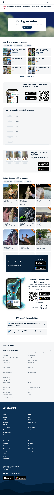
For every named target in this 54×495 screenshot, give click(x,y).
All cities (30, 446)
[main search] (48, 2)
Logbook (5, 456)
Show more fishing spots (27, 76)
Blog (29, 417)
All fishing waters (32, 451)
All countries (31, 441)
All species (30, 448)
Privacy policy (7, 427)
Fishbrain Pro (6, 441)
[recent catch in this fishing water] (10, 195)
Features (5, 443)
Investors (5, 422)
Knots (29, 419)
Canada (2, 10)
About (4, 414)
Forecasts (5, 446)
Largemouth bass (18, 45)
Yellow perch (28, 45)
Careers (5, 417)
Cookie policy (31, 427)
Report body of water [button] (8, 435)
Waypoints (6, 458)
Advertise (5, 424)
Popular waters (32, 422)
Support (5, 419)
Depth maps (6, 453)
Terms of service (7, 430)
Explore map (27, 27)
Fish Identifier (6, 448)
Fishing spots (6, 451)
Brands (29, 414)
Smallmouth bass (8, 45)
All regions (30, 443)
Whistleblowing (7, 432)
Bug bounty (31, 424)
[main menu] (51, 2)
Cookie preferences (33, 430)
